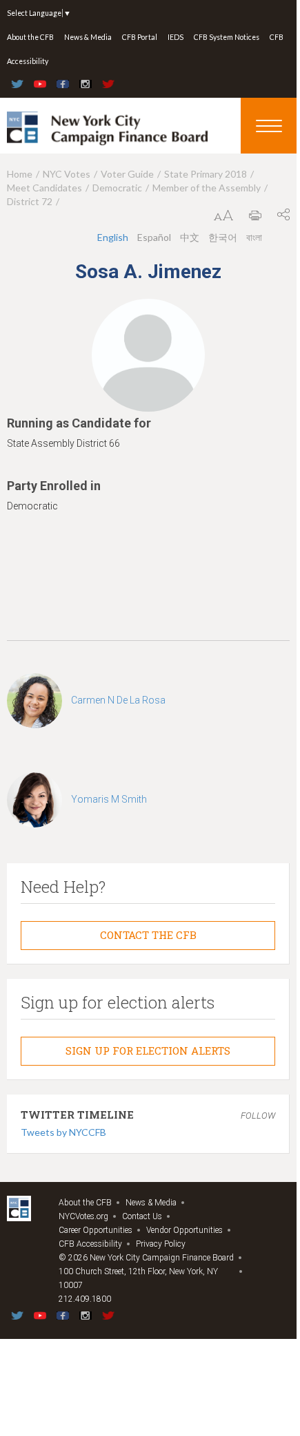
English (112, 237)
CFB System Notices (226, 37)
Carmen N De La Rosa (118, 700)
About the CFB (30, 37)
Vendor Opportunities (184, 1230)
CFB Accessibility (90, 1244)
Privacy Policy (161, 1244)
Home (19, 174)
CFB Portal (139, 37)
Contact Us (142, 1216)
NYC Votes (66, 174)
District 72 (29, 201)
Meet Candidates (44, 187)
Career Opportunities (95, 1230)
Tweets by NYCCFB (63, 1132)
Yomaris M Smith (109, 799)
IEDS (175, 37)
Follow (258, 1115)
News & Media (88, 37)
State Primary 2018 (205, 174)
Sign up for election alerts (148, 1050)
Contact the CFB (148, 935)
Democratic (117, 187)
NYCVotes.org (83, 1216)
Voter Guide (127, 174)
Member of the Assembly (206, 187)
